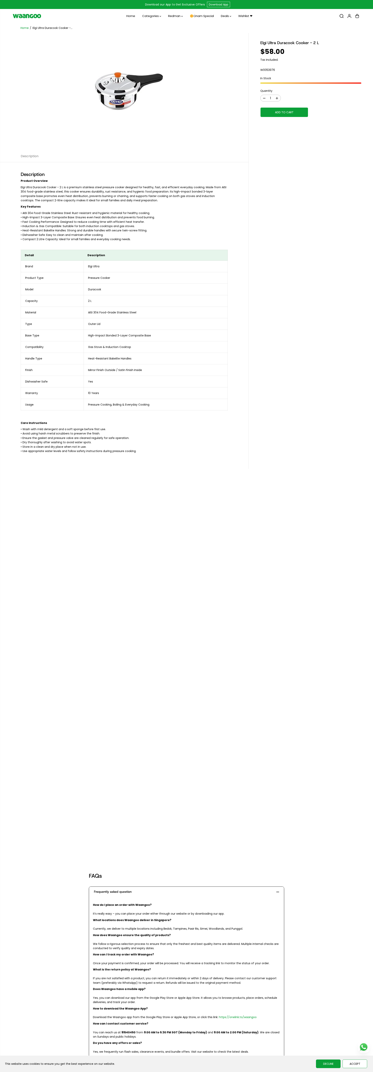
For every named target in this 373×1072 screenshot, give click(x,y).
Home (130, 16)
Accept (355, 1064)
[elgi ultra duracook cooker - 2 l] (124, 91)
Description (29, 156)
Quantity (266, 91)
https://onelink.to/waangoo (238, 1017)
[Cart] (357, 16)
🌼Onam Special (202, 16)
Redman (174, 16)
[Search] (341, 16)
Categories (151, 16)
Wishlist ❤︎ (245, 16)
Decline (328, 1064)
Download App (218, 4)
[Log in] (349, 16)
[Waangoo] (27, 16)
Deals (225, 16)
